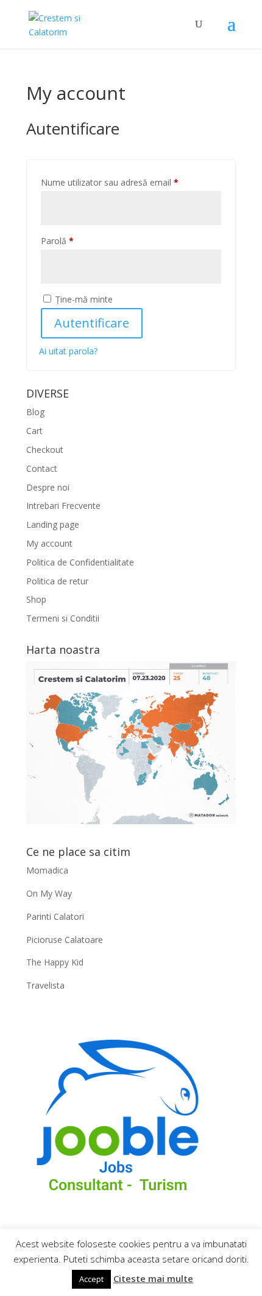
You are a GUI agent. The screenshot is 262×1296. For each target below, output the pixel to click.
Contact (41, 468)
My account (49, 543)
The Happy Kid (54, 962)
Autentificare (91, 323)
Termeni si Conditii (62, 618)
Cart (34, 430)
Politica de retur (57, 581)
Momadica (47, 870)
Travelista (45, 985)
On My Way (49, 893)
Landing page (52, 524)
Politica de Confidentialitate (80, 562)
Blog (35, 412)
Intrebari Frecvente (63, 505)
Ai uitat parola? (68, 351)
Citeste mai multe (153, 1278)
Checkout (44, 449)
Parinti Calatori (55, 916)
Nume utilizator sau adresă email (131, 182)
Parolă (78, 240)
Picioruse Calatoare (64, 939)
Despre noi (47, 487)
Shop (36, 599)
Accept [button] (91, 1278)
